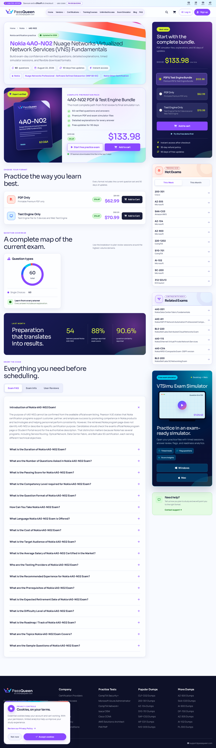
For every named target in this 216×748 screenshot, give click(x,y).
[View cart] (174, 12)
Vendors (59, 12)
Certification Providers (71, 695)
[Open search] (166, 12)
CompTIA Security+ (109, 695)
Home (50, 12)
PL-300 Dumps (185, 726)
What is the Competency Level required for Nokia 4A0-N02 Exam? (50, 484)
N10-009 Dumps (146, 726)
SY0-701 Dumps (146, 711)
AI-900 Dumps (185, 706)
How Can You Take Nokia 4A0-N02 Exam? (35, 507)
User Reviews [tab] (51, 388)
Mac (183, 477)
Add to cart (124, 147)
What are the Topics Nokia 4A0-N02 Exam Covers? (41, 634)
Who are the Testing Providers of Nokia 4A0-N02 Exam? (44, 564)
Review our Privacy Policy (20, 728)
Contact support (172, 509)
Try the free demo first (184, 133)
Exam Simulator (124, 12)
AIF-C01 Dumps (146, 721)
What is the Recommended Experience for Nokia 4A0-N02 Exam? (50, 576)
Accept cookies (46, 736)
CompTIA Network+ (109, 706)
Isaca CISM (104, 711)
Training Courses (90, 12)
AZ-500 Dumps (186, 695)
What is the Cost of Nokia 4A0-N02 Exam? (35, 530)
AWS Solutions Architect (111, 721)
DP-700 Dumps (186, 711)
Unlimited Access (107, 12)
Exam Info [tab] (31, 388)
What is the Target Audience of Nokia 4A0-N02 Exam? (43, 541)
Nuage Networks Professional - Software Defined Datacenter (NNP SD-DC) (61, 75)
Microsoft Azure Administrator (114, 700)
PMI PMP (103, 726)
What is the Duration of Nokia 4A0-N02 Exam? (38, 449)
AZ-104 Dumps (146, 706)
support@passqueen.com (201, 743)
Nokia (22, 28)
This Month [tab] (195, 182)
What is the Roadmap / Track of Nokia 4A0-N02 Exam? (43, 622)
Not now (15, 736)
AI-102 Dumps (185, 721)
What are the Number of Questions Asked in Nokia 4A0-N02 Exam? (51, 461)
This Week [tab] (169, 182)
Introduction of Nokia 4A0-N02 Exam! (33, 407)
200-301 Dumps (146, 700)
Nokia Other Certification (116, 75)
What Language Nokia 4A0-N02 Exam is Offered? (40, 518)
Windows (183, 468)
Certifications (73, 12)
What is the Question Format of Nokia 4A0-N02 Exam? (43, 495)
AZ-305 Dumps (186, 716)
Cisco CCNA (105, 716)
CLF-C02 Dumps (146, 695)
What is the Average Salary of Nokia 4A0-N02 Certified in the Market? (53, 553)
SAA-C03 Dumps (187, 700)
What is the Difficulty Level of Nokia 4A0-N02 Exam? (42, 611)
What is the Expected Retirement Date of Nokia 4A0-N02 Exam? (49, 599)
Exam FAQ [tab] (13, 388)
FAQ (141, 12)
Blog (135, 12)
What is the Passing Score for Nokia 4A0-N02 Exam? (42, 472)
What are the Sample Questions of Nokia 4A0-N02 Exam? (45, 645)
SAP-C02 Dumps (147, 716)
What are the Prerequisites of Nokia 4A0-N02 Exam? (42, 588)
